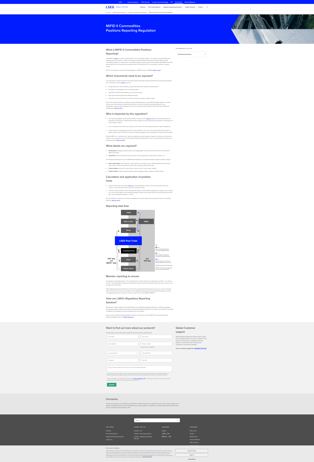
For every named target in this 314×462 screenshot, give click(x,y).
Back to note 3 (121, 140)
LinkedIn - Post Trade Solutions (142, 434)
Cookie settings (191, 459)
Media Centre (193, 437)
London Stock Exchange (160, 2)
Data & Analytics (132, 2)
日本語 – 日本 (166, 434)
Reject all (192, 455)
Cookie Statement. (147, 457)
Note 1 (116, 58)
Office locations (194, 442)
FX (172, 2)
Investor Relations (195, 440)
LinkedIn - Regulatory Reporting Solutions (143, 438)
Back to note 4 (116, 200)
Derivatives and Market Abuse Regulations (137, 12)
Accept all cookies (191, 451)
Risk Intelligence (190, 2)
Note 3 (149, 119)
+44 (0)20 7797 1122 (200, 348)
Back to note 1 (157, 70)
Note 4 (130, 186)
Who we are (193, 431)
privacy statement (138, 378)
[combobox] (122, 353)
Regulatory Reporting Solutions (119, 12)
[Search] (207, 7)
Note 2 (123, 83)
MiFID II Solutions (129, 317)
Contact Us (109, 440)
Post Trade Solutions (112, 434)
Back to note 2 (118, 108)
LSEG (120, 2)
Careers (192, 434)
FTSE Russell (145, 2)
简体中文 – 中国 (166, 437)
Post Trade (178, 2)
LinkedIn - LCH (138, 431)
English (164, 431)
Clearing (108, 431)
